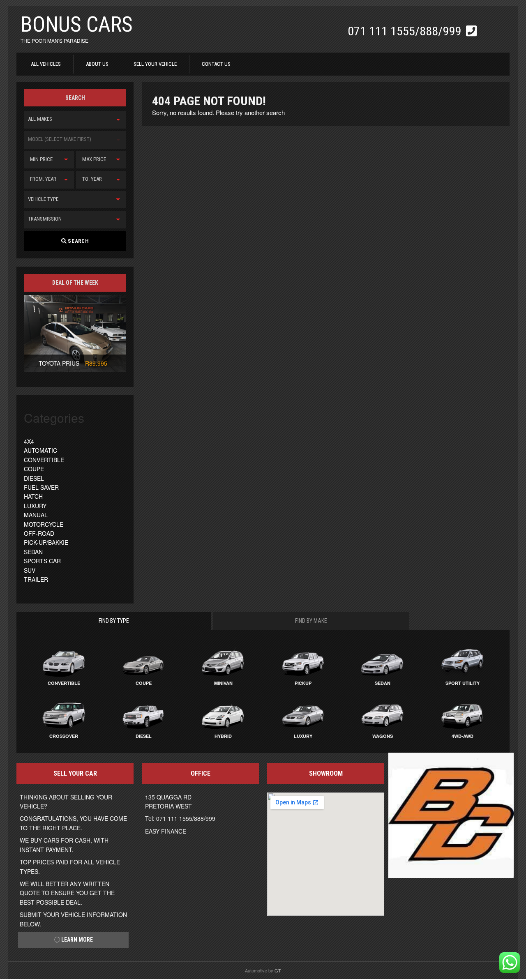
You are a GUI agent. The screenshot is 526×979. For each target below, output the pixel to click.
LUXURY (35, 506)
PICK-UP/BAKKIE (46, 542)
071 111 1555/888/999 (406, 31)
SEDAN (33, 552)
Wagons (382, 736)
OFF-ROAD (39, 533)
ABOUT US (97, 64)
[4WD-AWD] (462, 714)
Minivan (223, 683)
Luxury (303, 736)
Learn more (76, 939)
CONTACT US (216, 64)
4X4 (29, 441)
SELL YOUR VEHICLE (155, 64)
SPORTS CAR (42, 561)
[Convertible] (63, 661)
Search (78, 241)
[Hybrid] (223, 714)
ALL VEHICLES (46, 64)
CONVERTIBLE (44, 460)
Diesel (144, 736)
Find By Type (114, 620)
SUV (29, 570)
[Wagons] (382, 714)
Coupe (144, 683)
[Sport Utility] (462, 661)
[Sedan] (382, 661)
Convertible (64, 683)
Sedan (382, 683)
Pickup (303, 683)
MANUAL (36, 515)
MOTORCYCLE (43, 524)
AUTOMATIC (40, 450)
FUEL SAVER (41, 487)
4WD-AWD (462, 736)
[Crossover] (63, 714)
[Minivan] (223, 661)
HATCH (33, 496)
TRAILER (36, 579)
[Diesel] (143, 714)
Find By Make (311, 620)
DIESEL (34, 478)
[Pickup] (303, 661)
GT (278, 970)
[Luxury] (303, 714)
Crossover (63, 736)
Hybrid (223, 736)
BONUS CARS (77, 24)
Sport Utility (462, 683)
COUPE (34, 469)
